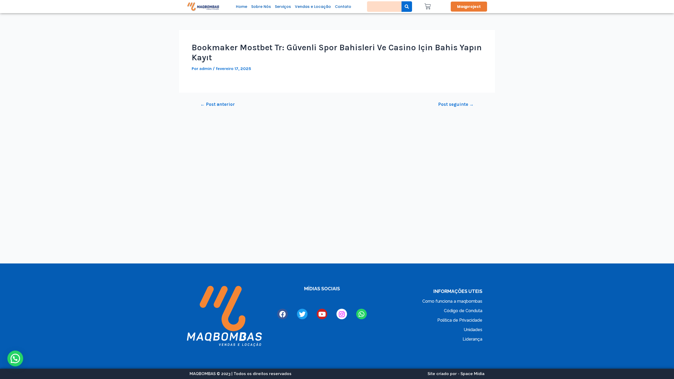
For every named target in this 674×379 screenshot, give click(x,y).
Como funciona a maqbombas (452, 301)
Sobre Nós (261, 6)
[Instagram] (341, 314)
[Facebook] (282, 314)
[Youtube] (322, 314)
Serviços (283, 6)
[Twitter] (302, 314)
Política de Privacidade (459, 320)
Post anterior (217, 104)
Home (241, 6)
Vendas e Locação (313, 6)
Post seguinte (456, 104)
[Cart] (427, 6)
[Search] (407, 6)
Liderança (472, 339)
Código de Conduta (463, 310)
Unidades (473, 329)
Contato (343, 6)
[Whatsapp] (361, 314)
